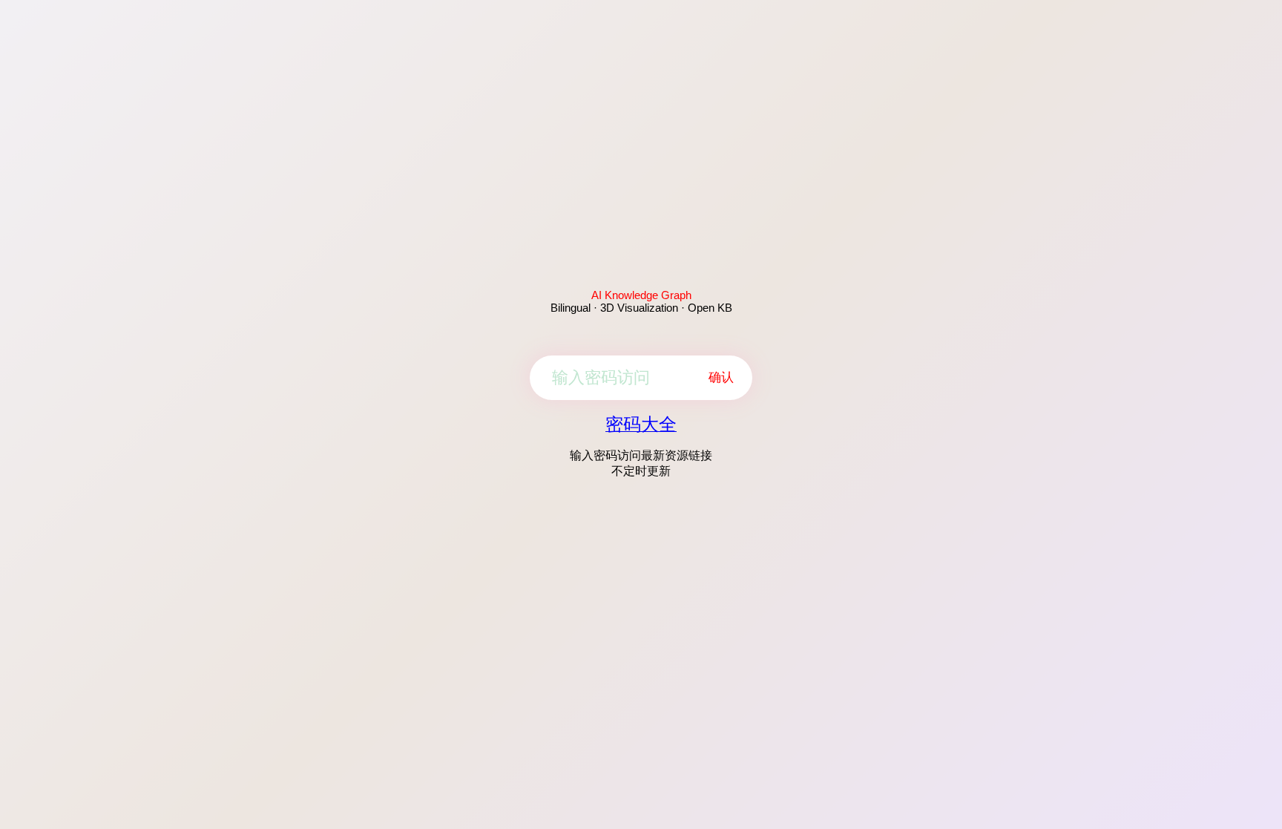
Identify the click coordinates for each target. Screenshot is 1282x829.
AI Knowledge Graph (641, 295)
